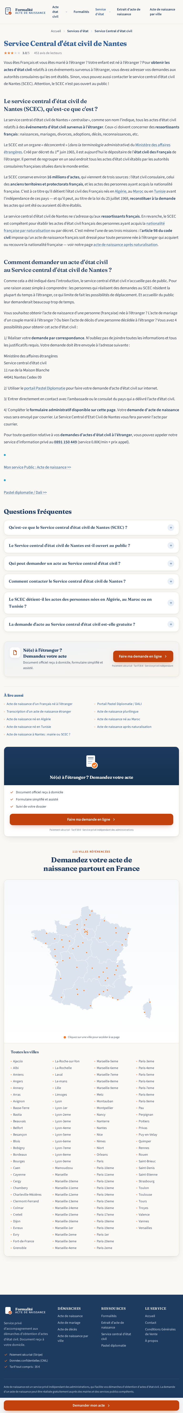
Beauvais (19, 1121)
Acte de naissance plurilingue (116, 711)
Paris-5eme (146, 1074)
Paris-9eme (146, 1101)
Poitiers (144, 1121)
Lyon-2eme (63, 1114)
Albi (16, 1068)
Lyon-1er (61, 1108)
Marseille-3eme (65, 1241)
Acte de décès (67, 1329)
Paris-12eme (105, 1181)
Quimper (145, 1141)
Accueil (56, 31)
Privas (143, 1128)
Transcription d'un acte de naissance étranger (37, 711)
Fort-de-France (23, 1241)
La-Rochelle (63, 1068)
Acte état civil (55, 12)
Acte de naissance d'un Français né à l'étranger (38, 704)
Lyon (58, 1101)
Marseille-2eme (65, 1234)
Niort (100, 1148)
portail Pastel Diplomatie (44, 388)
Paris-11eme (105, 1174)
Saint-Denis (147, 1168)
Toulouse (145, 1194)
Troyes (143, 1208)
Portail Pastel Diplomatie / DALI (118, 704)
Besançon (20, 1134)
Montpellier (105, 1108)
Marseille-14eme (66, 1208)
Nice (100, 1134)
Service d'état (100, 12)
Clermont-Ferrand (26, 1201)
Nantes (102, 1128)
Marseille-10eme (66, 1181)
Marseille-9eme (107, 1088)
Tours (143, 1201)
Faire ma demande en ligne (140, 656)
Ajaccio (18, 1061)
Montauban (105, 1101)
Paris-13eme (105, 1188)
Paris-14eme (105, 1194)
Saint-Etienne (148, 1174)
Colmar (18, 1208)
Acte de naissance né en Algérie (27, 719)
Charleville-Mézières (27, 1194)
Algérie (120, 191)
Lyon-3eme (63, 1121)
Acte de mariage (69, 1322)
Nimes (101, 1141)
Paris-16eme (105, 1208)
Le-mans (61, 1081)
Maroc (138, 191)
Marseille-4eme (65, 1248)
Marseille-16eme (66, 1221)
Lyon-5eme (63, 1134)
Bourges (19, 1161)
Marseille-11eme (66, 1188)
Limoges (61, 1094)
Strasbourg (146, 1181)
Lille (58, 1088)
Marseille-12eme (66, 1194)
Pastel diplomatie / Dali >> (25, 492)
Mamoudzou (64, 1168)
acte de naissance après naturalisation (125, 245)
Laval (59, 1074)
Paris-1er (103, 1234)
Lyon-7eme (63, 1148)
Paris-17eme (105, 1214)
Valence (144, 1214)
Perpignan (146, 1114)
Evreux (18, 1228)
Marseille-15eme (66, 1214)
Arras (16, 1094)
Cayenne (19, 1174)
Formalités (81, 12)
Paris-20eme (105, 1241)
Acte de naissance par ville (162, 12)
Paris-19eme (105, 1228)
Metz (100, 1094)
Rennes (144, 1148)
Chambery (20, 1188)
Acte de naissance (70, 1316)
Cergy (17, 1181)
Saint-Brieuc (147, 1161)
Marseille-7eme (107, 1074)
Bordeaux (20, 1154)
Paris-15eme (105, 1201)
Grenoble (19, 1248)
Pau (141, 1108)
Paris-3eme (146, 1061)
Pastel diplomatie (113, 1345)
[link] (144, 1012)
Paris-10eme (105, 1168)
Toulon (144, 1188)
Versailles (145, 1228)
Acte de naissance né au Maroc (117, 719)
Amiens (18, 1074)
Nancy (101, 1114)
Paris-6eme (146, 1081)
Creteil (17, 1214)
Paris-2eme (104, 1248)
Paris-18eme (105, 1221)
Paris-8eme (146, 1094)
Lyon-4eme (63, 1128)
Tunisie (160, 191)
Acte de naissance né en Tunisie (27, 726)
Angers (18, 1081)
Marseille (61, 1174)
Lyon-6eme (63, 1141)
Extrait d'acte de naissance (128, 12)
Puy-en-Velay (148, 1134)
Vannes (144, 1221)
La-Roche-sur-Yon (67, 1061)
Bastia (17, 1114)
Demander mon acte (89, 1405)
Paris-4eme (146, 1068)
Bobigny (19, 1148)
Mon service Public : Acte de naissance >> (37, 467)
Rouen (143, 1154)
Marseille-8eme (107, 1081)
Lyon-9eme (63, 1161)
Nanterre (103, 1121)
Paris (100, 1161)
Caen (16, 1168)
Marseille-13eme (66, 1201)
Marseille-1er (64, 1228)
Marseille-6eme (107, 1068)
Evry (16, 1234)
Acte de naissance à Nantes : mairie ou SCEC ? (37, 734)
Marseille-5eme (107, 1061)
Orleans (102, 1154)
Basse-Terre (21, 1108)
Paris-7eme (146, 1088)
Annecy (18, 1088)
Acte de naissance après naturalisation (123, 726)
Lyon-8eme (63, 1154)
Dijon (16, 1221)
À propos (151, 1340)
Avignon (19, 1101)
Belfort (18, 1128)
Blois (16, 1141)
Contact (150, 1322)
